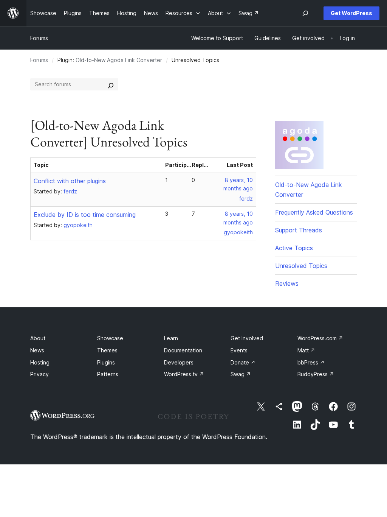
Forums (39, 38)
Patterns (107, 374)
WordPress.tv (184, 374)
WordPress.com (320, 338)
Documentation (183, 350)
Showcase (110, 338)
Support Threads (298, 230)
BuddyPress (315, 374)
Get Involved (247, 338)
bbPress (311, 362)
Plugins (106, 362)
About (37, 338)
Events (239, 350)
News (37, 350)
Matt (306, 350)
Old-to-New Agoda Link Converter (119, 60)
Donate (243, 362)
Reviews (287, 283)
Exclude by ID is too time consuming (85, 214)
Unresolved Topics (301, 265)
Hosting (40, 362)
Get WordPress (351, 13)
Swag (241, 374)
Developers (179, 362)
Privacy (39, 374)
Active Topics (294, 248)
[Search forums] (111, 84)
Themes (107, 350)
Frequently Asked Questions (314, 212)
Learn (171, 338)
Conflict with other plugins (70, 181)
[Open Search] (305, 13)
